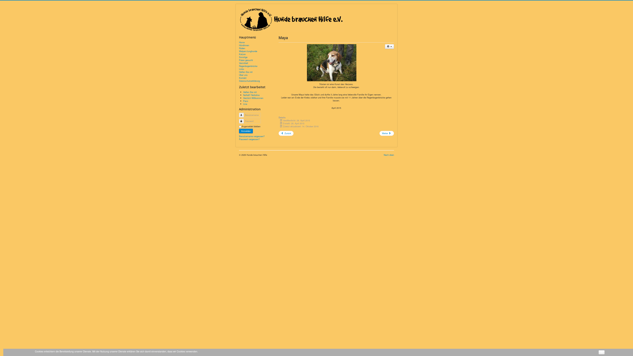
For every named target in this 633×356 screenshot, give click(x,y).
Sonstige (243, 57)
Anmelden (246, 131)
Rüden (242, 48)
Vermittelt (243, 63)
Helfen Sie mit (246, 72)
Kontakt (242, 77)
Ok (601, 352)
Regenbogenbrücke (248, 66)
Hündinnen (244, 45)
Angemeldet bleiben (251, 126)
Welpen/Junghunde (248, 51)
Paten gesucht (246, 60)
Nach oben (389, 154)
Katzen (242, 54)
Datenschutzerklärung (249, 80)
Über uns (243, 75)
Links (241, 69)
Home (242, 42)
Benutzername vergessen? (252, 136)
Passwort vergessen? (249, 139)
